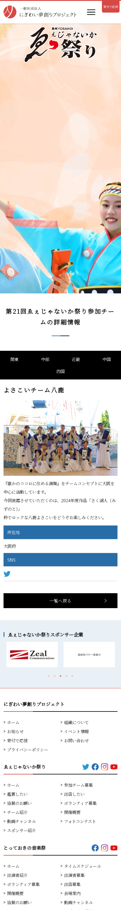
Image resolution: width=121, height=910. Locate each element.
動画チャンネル (21, 821)
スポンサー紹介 (21, 830)
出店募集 (72, 884)
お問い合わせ (76, 740)
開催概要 (72, 812)
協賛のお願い (19, 803)
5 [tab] (72, 676)
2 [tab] (55, 676)
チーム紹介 (17, 812)
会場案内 (72, 893)
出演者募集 (74, 875)
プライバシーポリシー (27, 749)
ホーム (13, 722)
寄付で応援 (110, 6)
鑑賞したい (17, 794)
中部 (45, 359)
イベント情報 (76, 731)
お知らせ (15, 731)
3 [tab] (60, 676)
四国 (60, 371)
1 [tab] (49, 676)
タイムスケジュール (82, 866)
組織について (76, 722)
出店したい (74, 794)
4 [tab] (66, 676)
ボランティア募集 (80, 803)
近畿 (76, 359)
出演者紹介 (17, 875)
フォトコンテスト (80, 821)
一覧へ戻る (60, 601)
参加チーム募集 (78, 785)
